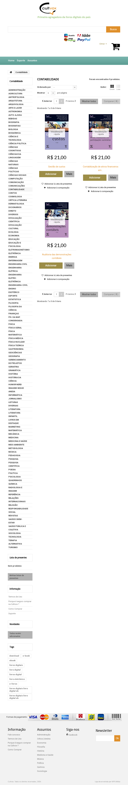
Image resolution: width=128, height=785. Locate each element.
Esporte (12, 296)
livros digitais (16, 665)
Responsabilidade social (18, 510)
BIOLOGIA (13, 129)
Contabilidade (16, 189)
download (14, 656)
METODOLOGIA (15, 448)
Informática (15, 395)
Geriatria (13, 367)
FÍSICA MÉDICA (15, 338)
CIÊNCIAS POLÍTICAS (13, 170)
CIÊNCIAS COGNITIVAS (14, 149)
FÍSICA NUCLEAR (16, 342)
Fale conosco (14, 735)
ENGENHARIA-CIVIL (18, 285)
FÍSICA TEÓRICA (16, 345)
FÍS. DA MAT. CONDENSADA (15, 319)
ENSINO (12, 288)
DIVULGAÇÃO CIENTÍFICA (15, 220)
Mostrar (41, 93)
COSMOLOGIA (15, 196)
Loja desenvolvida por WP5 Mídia (107, 782)
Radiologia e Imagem (15, 489)
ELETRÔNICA (14, 253)
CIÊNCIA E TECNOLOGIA (14, 138)
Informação (15, 589)
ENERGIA (12, 257)
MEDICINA (13, 437)
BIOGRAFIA (13, 122)
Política (13, 473)
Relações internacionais (16, 500)
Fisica (11, 324)
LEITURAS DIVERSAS (13, 404)
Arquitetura (15, 101)
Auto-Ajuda (15, 115)
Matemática (15, 430)
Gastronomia (15, 349)
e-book (26, 656)
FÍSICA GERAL (15, 328)
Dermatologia (16, 204)
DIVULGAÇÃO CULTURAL (15, 227)
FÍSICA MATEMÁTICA (15, 333)
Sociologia (14, 533)
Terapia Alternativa (15, 542)
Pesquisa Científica (14, 464)
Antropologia (16, 97)
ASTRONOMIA (15, 111)
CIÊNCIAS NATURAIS (13, 163)
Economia (13, 235)
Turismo (12, 547)
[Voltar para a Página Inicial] (11, 72)
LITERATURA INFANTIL (14, 414)
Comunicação (16, 182)
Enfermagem (15, 260)
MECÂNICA (13, 434)
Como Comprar (15, 609)
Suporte (21, 60)
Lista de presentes (18, 557)
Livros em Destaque (13, 421)
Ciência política (17, 143)
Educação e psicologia (14, 244)
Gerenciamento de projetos (17, 361)
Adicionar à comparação (58, 188)
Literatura (14, 409)
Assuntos (32, 60)
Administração (16, 90)
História (13, 374)
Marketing (14, 427)
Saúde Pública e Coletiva (17, 528)
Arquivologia (15, 104)
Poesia (12, 469)
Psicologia (14, 477)
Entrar (102, 44)
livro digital (15, 670)
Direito (12, 211)
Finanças (13, 313)
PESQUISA (13, 459)
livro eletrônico (17, 679)
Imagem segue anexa (16, 390)
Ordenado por (44, 87)
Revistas (13, 515)
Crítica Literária (17, 200)
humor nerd (15, 384)
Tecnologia (14, 537)
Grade (112, 89)
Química (12, 484)
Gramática (14, 370)
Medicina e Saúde (17, 441)
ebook (12, 660)
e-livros (13, 684)
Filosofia (13, 303)
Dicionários (14, 207)
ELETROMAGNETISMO (19, 250)
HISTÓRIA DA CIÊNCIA (14, 379)
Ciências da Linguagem (14, 156)
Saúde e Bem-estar (15, 521)
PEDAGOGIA (14, 455)
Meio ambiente (16, 445)
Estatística (14, 299)
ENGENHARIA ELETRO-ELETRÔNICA (15, 278)
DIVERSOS (13, 214)
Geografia (14, 356)
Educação (13, 239)
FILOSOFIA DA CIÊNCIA (15, 308)
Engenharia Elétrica (15, 269)
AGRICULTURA (15, 93)
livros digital (15, 674)
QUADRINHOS (15, 480)
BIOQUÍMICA (14, 133)
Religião (12, 505)
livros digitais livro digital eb (18, 689)
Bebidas (12, 118)
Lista (118, 89)
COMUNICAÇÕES (16, 186)
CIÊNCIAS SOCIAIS (17, 175)
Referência (14, 494)
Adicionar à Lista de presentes (58, 184)
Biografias (14, 126)
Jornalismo (15, 398)
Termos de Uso (15, 597)
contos (12, 193)
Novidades (15, 624)
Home (11, 60)
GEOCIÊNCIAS (15, 352)
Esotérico (13, 292)
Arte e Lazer (15, 108)
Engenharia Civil (17, 264)
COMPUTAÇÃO (15, 179)
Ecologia (13, 232)
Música (12, 452)
